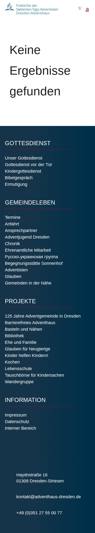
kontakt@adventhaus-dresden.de (48, 496)
